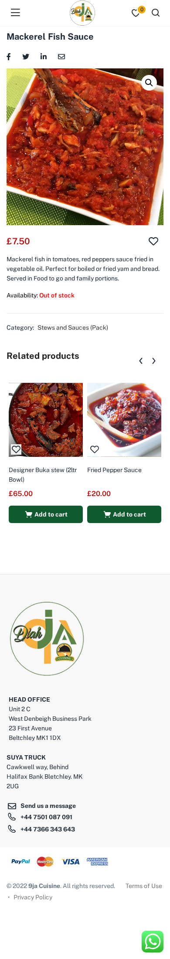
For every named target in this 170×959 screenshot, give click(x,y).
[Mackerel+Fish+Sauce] (25, 56)
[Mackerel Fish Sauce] (9, 56)
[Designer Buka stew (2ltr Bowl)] (46, 419)
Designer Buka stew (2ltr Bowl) (43, 474)
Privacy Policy (33, 897)
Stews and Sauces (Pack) (72, 327)
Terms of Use (144, 885)
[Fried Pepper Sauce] (124, 419)
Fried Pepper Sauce (114, 469)
